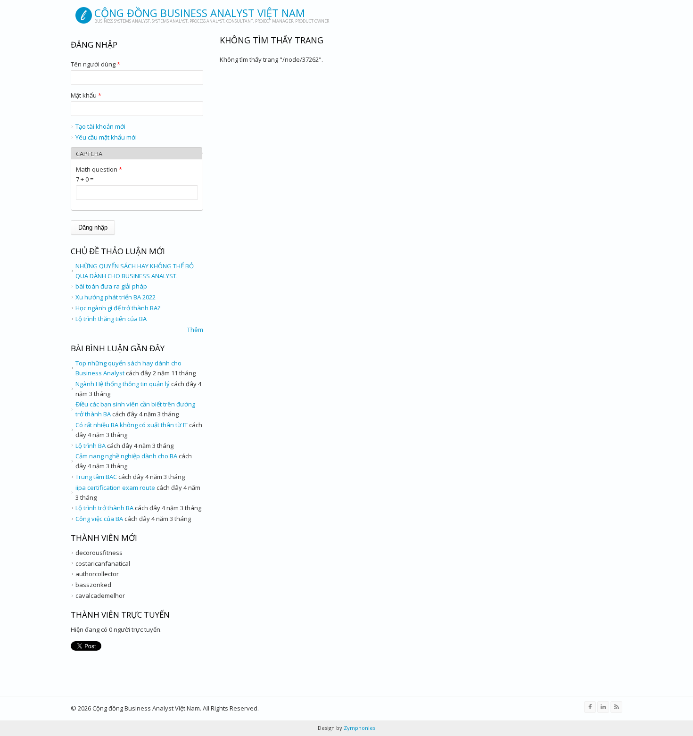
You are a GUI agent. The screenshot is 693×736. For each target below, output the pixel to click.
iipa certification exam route (115, 487)
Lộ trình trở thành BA (104, 508)
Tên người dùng (95, 64)
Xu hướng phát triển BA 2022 (115, 297)
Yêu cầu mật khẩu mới (106, 137)
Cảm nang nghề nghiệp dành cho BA (126, 456)
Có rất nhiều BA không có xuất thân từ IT (131, 425)
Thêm (195, 329)
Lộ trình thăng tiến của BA (111, 318)
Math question (99, 169)
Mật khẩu (86, 95)
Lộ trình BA (90, 445)
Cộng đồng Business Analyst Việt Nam (199, 13)
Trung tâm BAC (96, 476)
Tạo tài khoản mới (100, 126)
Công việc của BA (99, 518)
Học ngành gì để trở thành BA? (117, 308)
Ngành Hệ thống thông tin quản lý (122, 384)
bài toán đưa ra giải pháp (111, 286)
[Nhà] (83, 15)
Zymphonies (358, 727)
